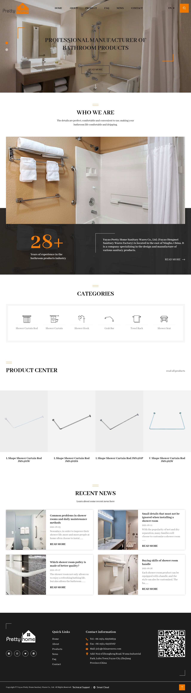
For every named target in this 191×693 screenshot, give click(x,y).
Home (58, 8)
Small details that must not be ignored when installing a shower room (161, 517)
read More (95, 69)
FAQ (106, 8)
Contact (137, 8)
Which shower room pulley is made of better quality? (68, 564)
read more (58, 544)
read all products (175, 371)
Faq (54, 659)
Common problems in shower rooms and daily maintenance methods (68, 519)
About (74, 8)
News (120, 8)
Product (91, 8)
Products (57, 649)
